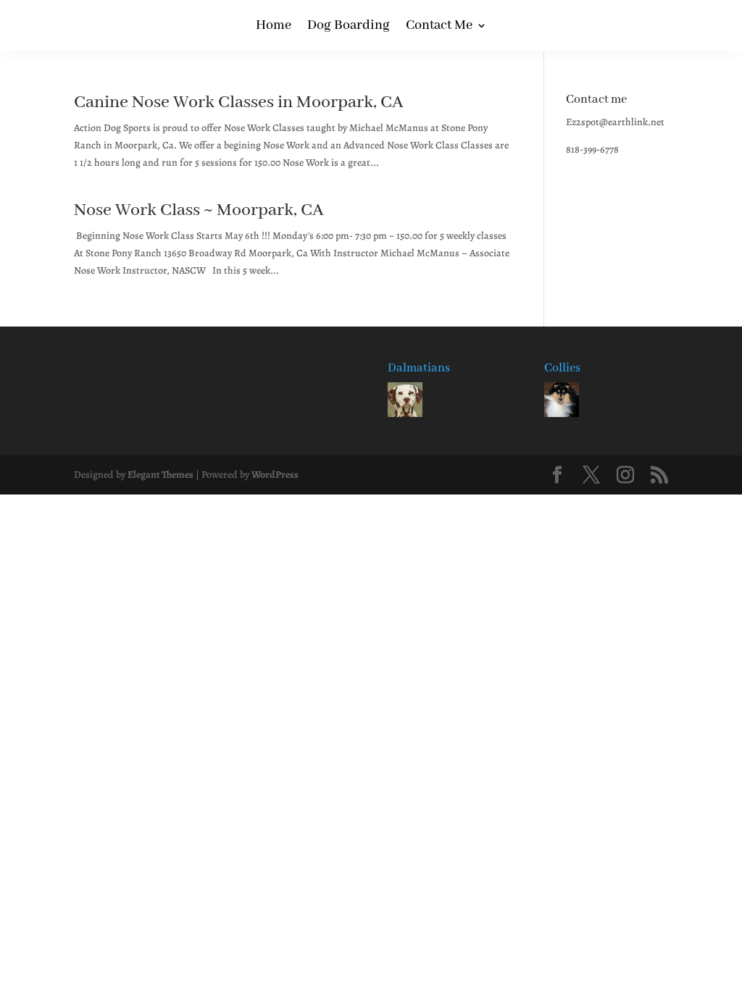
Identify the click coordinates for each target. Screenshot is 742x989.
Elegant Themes (160, 474)
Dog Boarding (348, 27)
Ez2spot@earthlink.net (615, 122)
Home (273, 27)
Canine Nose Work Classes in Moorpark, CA (239, 102)
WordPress (275, 474)
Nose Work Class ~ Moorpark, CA (199, 210)
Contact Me (439, 27)
